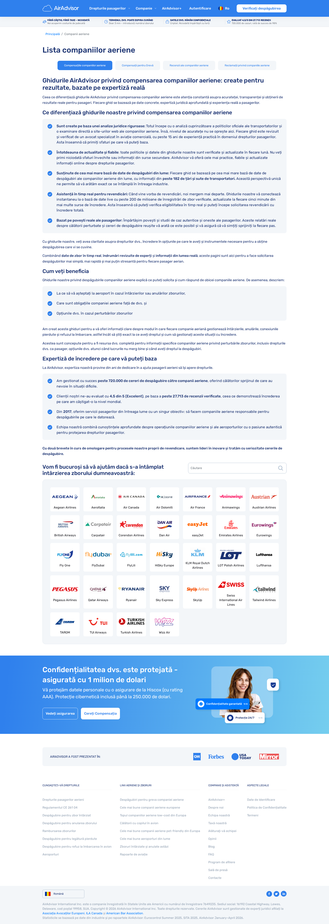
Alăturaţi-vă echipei (222, 831)
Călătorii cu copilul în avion (139, 823)
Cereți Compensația (100, 713)
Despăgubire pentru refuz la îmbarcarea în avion (77, 846)
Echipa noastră (219, 815)
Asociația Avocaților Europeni (63, 913)
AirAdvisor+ (171, 8)
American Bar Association (124, 913)
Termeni (252, 815)
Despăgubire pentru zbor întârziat (66, 815)
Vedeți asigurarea (60, 713)
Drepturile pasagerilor (107, 8)
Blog (211, 846)
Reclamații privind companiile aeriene (247, 65)
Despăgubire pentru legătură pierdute (69, 839)
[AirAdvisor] (61, 8)
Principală (53, 34)
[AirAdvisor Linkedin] (284, 894)
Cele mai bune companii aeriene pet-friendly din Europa (160, 831)
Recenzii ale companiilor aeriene (189, 65)
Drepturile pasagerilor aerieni (63, 799)
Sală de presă (218, 870)
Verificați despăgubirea (262, 8)
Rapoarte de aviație (134, 854)
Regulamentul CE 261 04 (59, 807)
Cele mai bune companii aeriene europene (150, 807)
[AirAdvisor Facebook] (269, 894)
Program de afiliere (221, 862)
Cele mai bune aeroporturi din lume (145, 839)
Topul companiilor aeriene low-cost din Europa (153, 815)
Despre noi (216, 807)
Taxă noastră (217, 823)
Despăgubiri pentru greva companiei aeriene (152, 799)
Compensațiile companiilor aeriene (85, 65)
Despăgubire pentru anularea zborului (69, 823)
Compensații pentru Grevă (137, 65)
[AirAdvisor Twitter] (276, 894)
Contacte (214, 878)
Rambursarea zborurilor (59, 831)
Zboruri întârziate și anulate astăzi (144, 846)
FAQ (211, 854)
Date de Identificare (261, 799)
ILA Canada (94, 913)
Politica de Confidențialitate (267, 807)
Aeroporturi (50, 854)
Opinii (212, 839)
